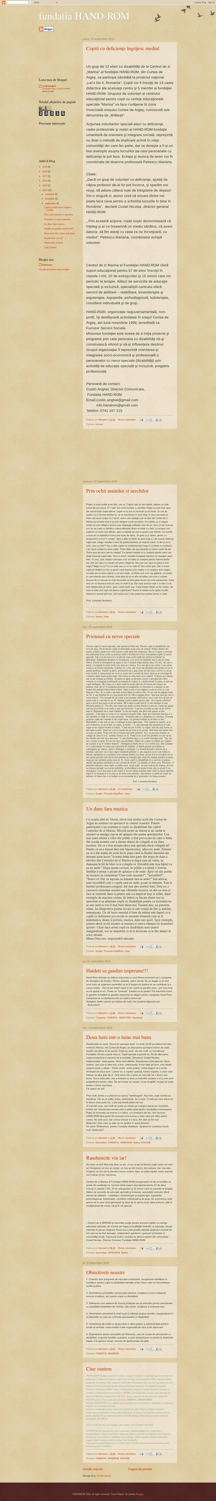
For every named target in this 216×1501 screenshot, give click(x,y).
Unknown (47, 265)
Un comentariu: (126, 789)
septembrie (50, 203)
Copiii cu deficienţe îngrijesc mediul (122, 48)
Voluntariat (137, 1017)
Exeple (99, 793)
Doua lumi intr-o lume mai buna (118, 1036)
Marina (99, 616)
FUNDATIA (112, 1017)
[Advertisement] (130, 454)
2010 (45, 190)
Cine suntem (99, 1368)
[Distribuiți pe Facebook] (157, 420)
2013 (45, 185)
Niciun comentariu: (127, 419)
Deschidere (101, 1142)
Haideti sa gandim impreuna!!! (117, 970)
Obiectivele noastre (105, 1272)
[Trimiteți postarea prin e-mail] (141, 419)
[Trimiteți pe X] (154, 420)
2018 (45, 171)
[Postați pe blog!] (150, 420)
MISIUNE (146, 1142)
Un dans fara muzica (107, 808)
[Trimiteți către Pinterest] (160, 420)
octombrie (50, 198)
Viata (106, 616)
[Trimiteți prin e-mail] (147, 420)
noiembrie (50, 194)
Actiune (99, 424)
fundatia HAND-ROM (84, 15)
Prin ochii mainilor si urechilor (117, 490)
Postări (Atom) (104, 1476)
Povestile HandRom (113, 793)
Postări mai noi (93, 1469)
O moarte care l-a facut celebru (56, 88)
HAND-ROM (125, 1017)
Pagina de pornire (140, 1469)
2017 (45, 176)
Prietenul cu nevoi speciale (113, 636)
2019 (45, 166)
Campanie (100, 1017)
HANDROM (113, 1353)
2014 (45, 181)
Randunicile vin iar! (106, 1157)
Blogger (139, 1494)
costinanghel (49, 86)
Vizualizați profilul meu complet (54, 269)
